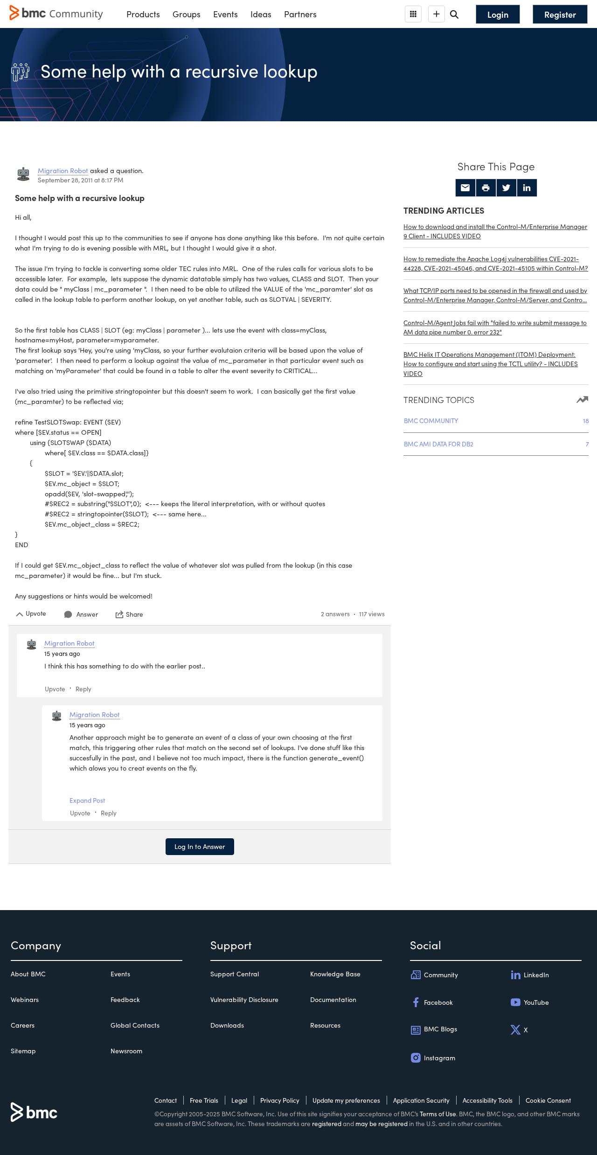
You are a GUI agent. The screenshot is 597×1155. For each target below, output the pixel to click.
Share (134, 614)
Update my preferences (346, 1100)
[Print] (486, 188)
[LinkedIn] (527, 188)
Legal (239, 1100)
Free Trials (204, 1100)
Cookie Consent (548, 1100)
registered (326, 1123)
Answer (87, 614)
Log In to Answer (199, 846)
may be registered (381, 1123)
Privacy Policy (279, 1100)
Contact (165, 1100)
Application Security (421, 1100)
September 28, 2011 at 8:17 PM (81, 179)
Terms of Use (438, 1113)
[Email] (465, 188)
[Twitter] (506, 188)
